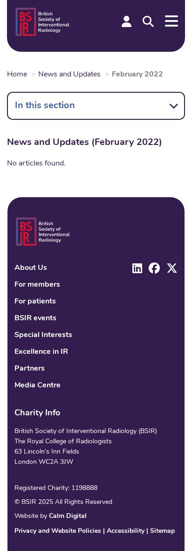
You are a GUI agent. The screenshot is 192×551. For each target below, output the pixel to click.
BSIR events (35, 318)
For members (37, 285)
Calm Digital (68, 516)
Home (17, 74)
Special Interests (43, 335)
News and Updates (69, 74)
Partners (29, 368)
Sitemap (162, 531)
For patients (35, 301)
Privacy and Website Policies (57, 531)
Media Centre (37, 385)
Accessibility (125, 531)
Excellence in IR (41, 352)
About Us (30, 268)
